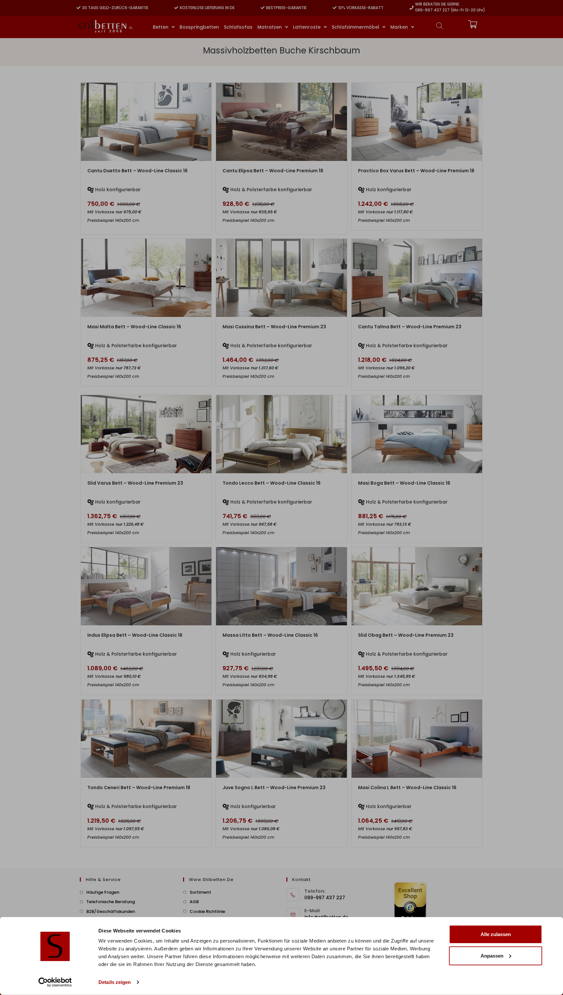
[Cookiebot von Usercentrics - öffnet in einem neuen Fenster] (55, 982)
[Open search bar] (439, 25)
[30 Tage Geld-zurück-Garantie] (78, 8)
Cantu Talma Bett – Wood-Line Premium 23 (409, 326)
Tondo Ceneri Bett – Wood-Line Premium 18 (138, 787)
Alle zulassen (496, 934)
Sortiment (200, 892)
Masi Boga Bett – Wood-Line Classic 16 (404, 483)
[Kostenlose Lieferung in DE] (176, 8)
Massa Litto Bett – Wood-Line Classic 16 (270, 635)
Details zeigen (114, 982)
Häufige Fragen (102, 892)
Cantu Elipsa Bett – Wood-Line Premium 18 (273, 170)
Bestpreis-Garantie (286, 7)
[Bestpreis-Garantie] (263, 8)
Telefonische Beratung (110, 902)
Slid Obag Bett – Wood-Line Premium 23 (406, 635)
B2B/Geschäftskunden (110, 911)
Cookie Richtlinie (207, 911)
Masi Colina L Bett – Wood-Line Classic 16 (407, 787)
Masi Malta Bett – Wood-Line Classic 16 (134, 326)
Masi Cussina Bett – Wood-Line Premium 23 (274, 326)
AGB (194, 902)
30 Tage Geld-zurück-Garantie (115, 7)
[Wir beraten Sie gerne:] (411, 8)
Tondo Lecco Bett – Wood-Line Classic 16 (272, 483)
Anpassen (492, 955)
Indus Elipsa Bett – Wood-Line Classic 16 (134, 635)
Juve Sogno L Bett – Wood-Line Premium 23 (274, 787)
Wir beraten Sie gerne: (437, 4)
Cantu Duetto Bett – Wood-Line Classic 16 (137, 170)
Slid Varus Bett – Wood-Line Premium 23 (135, 483)
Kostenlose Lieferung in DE (207, 7)
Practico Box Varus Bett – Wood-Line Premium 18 (416, 170)
